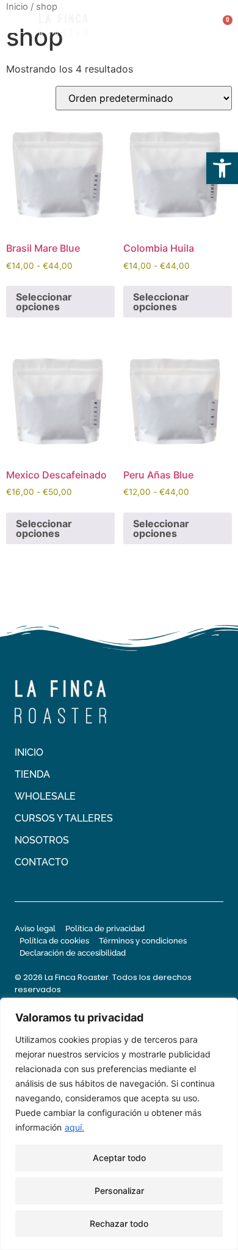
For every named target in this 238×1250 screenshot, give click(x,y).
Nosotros (42, 840)
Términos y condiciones (143, 940)
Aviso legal (35, 928)
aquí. (74, 1127)
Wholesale (45, 796)
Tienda (32, 774)
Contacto (41, 862)
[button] (222, 168)
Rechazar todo (119, 1223)
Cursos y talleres (64, 818)
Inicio (29, 752)
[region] (119, 1124)
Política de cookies (54, 940)
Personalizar (119, 1190)
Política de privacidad (105, 928)
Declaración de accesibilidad (73, 952)
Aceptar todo (119, 1157)
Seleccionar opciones (44, 302)
